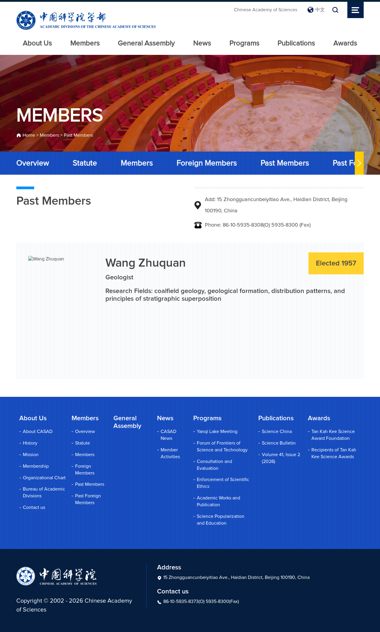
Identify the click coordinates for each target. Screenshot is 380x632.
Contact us (34, 507)
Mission (31, 454)
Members (85, 43)
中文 (320, 9)
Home (29, 135)
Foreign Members (207, 163)
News (202, 43)
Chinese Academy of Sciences (265, 9)
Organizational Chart (44, 477)
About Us (37, 43)
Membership (36, 466)
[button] (359, 163)
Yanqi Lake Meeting (217, 431)
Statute (85, 163)
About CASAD (38, 431)
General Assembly (146, 43)
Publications (296, 43)
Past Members (78, 135)
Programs (244, 43)
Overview (32, 163)
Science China (277, 431)
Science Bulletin (279, 443)
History (30, 443)
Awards (345, 43)
